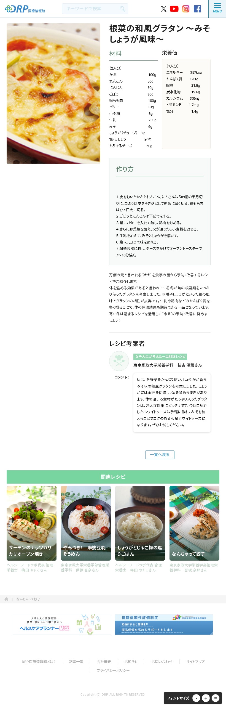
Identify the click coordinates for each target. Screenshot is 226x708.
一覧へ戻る (160, 454)
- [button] (196, 698)
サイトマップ (195, 662)
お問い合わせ (162, 662)
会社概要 (104, 662)
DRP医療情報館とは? (38, 662)
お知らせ (131, 662)
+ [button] (206, 698)
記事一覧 (76, 662)
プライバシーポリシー (113, 671)
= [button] (215, 698)
